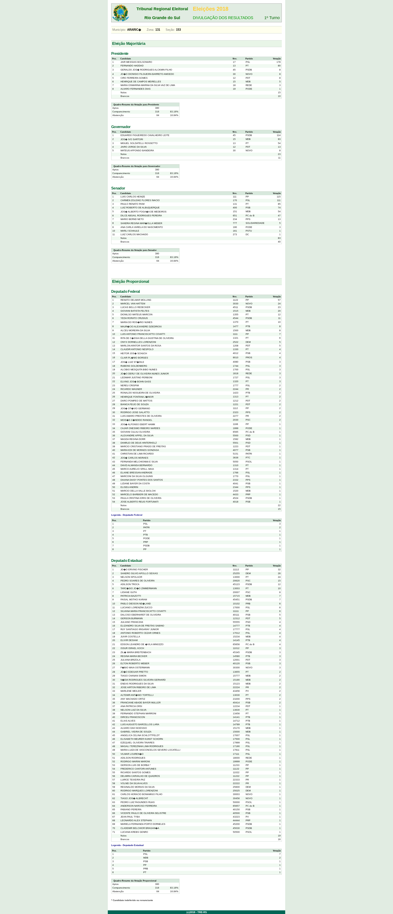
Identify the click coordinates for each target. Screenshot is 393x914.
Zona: (150, 29)
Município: (119, 29)
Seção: (170, 29)
